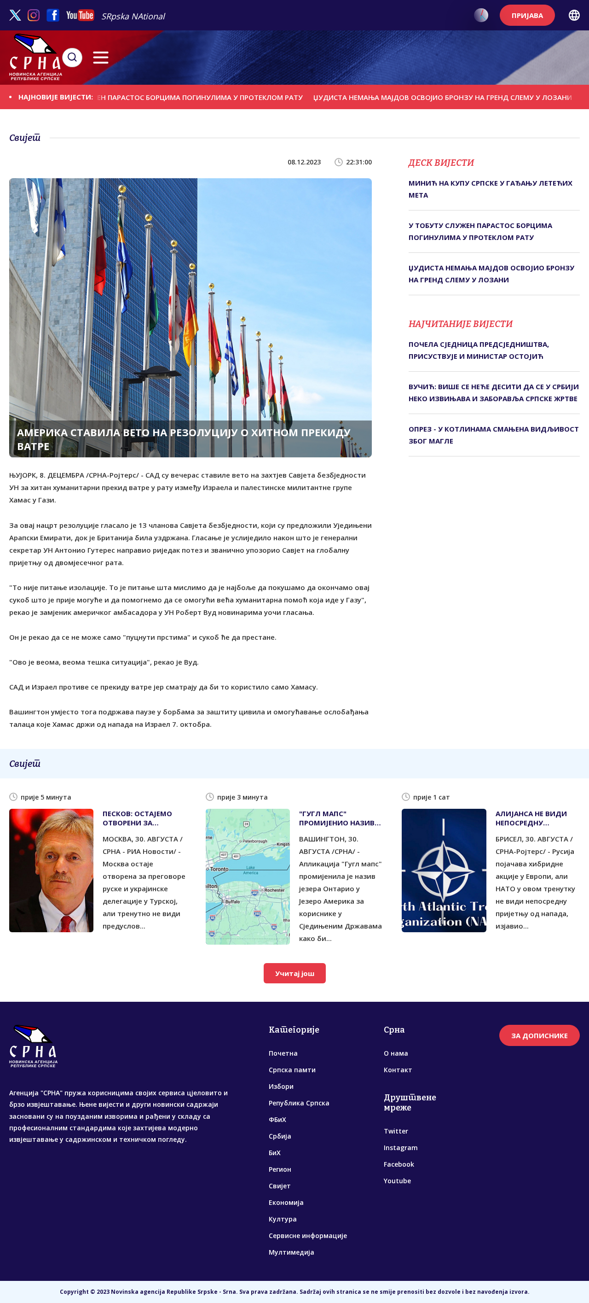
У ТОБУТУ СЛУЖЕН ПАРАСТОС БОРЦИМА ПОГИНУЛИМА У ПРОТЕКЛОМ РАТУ (133, 96)
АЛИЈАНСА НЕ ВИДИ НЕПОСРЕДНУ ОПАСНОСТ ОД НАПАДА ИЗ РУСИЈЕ (531, 818)
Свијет (280, 1185)
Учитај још (294, 973)
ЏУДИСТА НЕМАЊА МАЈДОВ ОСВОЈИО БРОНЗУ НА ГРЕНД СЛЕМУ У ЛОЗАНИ (404, 96)
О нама (396, 1053)
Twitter (396, 1131)
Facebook (399, 1164)
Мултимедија (291, 1252)
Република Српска (299, 1102)
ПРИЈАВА (527, 15)
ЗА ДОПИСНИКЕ (539, 1035)
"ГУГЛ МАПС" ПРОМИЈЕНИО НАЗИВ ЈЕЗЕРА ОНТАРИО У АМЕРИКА (337, 818)
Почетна (283, 1053)
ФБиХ (277, 1119)
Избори (281, 1086)
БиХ (275, 1152)
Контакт (398, 1069)
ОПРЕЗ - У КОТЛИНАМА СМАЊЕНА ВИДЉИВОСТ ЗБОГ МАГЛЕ (494, 434)
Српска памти (292, 1069)
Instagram (401, 1147)
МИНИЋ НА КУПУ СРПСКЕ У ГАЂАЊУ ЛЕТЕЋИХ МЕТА (490, 188)
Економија (286, 1202)
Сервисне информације (308, 1235)
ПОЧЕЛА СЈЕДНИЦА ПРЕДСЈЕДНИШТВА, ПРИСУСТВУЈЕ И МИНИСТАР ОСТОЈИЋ (479, 350)
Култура (283, 1219)
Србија (280, 1136)
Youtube (397, 1180)
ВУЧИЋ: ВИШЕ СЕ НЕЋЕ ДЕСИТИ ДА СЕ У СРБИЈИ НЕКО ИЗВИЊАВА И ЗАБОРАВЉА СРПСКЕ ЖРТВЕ (494, 392)
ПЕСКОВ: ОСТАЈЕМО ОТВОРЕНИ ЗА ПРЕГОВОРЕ (137, 818)
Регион (280, 1169)
